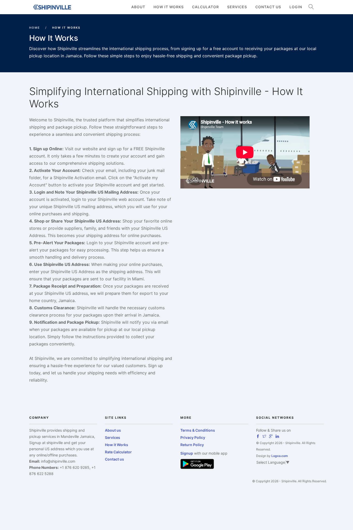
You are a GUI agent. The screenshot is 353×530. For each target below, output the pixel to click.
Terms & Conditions (197, 430)
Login (295, 7)
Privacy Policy (192, 437)
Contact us (268, 7)
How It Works (169, 7)
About (138, 7)
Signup (186, 453)
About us (113, 430)
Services (237, 7)
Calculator (205, 7)
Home (34, 27)
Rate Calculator (118, 452)
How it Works (116, 444)
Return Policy (192, 444)
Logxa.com (279, 456)
